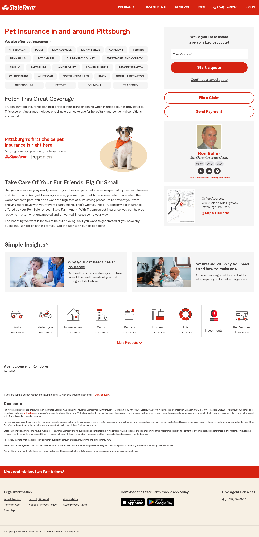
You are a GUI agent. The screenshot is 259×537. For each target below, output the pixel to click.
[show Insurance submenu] (137, 7)
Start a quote (209, 68)
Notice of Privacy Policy (43, 504)
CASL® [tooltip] (210, 164)
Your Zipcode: (182, 54)
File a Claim (209, 98)
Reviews (182, 7)
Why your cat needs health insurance (92, 264)
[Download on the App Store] (133, 502)
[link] (19, 7)
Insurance (127, 7)
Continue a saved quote (209, 79)
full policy (28, 413)
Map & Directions (217, 213)
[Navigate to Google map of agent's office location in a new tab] (217, 171)
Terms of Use (12, 504)
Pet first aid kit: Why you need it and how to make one (222, 266)
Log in (250, 7)
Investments (156, 7)
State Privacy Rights (75, 504)
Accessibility (70, 499)
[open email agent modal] (209, 171)
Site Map (9, 510)
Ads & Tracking (13, 499)
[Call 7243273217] (201, 171)
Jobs (201, 7)
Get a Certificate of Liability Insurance (209, 177)
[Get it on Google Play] (160, 502)
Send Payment (209, 112)
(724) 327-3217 (227, 7)
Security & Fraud (39, 499)
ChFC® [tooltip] (199, 164)
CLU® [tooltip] (219, 164)
